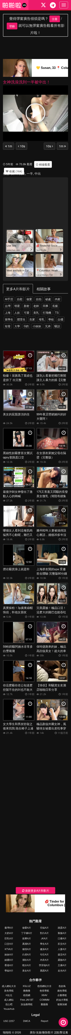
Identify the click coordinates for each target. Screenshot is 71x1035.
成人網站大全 (9, 986)
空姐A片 (44, 927)
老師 (36, 306)
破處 (48, 299)
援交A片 (62, 954)
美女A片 (26, 970)
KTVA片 (9, 949)
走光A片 (62, 970)
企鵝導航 (62, 995)
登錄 (12, 26)
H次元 (9, 995)
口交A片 (9, 943)
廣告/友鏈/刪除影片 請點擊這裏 (49, 1032)
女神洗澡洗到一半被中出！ (26, 82)
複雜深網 (62, 1004)
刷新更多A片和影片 (36, 890)
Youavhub (9, 1008)
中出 (38, 173)
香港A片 (9, 965)
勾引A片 (44, 954)
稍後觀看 (44, 164)
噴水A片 (26, 965)
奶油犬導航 (62, 999)
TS (57, 312)
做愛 (29, 299)
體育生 (21, 319)
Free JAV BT (26, 999)
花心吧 (8, 1004)
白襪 (60, 319)
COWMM (44, 999)
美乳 (36, 312)
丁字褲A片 (26, 933)
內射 (57, 299)
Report (44, 1020)
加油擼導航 (27, 1004)
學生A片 (44, 943)
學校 (51, 319)
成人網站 (9, 999)
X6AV (44, 995)
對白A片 (44, 933)
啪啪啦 (7, 1032)
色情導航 (44, 990)
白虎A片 (26, 954)
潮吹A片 (26, 959)
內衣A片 (44, 959)
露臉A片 (62, 959)
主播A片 (62, 965)
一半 (30, 173)
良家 (32, 319)
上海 (7, 312)
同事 (45, 306)
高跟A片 (44, 970)
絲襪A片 (9, 959)
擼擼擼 (26, 990)
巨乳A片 (9, 938)
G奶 (26, 326)
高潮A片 (26, 943)
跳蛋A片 (62, 927)
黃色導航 (9, 990)
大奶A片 (9, 933)
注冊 (54, 19)
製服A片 (62, 933)
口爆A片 (62, 938)
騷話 (57, 326)
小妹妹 (37, 326)
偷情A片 (26, 949)
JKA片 (44, 938)
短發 (7, 326)
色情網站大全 (44, 986)
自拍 (38, 299)
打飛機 (47, 312)
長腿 (55, 306)
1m (9, 146)
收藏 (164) (15, 171)
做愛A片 (26, 927)
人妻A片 (62, 949)
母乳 (41, 319)
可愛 (26, 312)
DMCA (26, 1020)
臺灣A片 (9, 927)
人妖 (17, 312)
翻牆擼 (44, 1004)
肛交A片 (62, 943)
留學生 (9, 319)
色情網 (26, 995)
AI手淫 (9, 299)
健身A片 (44, 949)
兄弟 (47, 326)
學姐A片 (9, 970)
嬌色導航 (62, 990)
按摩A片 (26, 938)
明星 (17, 306)
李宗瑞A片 (44, 965)
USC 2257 (9, 1020)
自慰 (19, 299)
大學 (17, 326)
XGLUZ (27, 986)
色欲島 (62, 986)
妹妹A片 (9, 954)
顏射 (26, 306)
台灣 (7, 306)
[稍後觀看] (63, 1022)
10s (22, 146)
